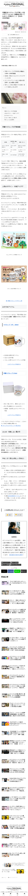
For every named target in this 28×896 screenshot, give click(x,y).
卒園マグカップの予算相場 (10, 111)
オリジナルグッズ (6, 562)
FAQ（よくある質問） (9, 119)
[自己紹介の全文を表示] (23, 555)
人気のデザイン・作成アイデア (11, 113)
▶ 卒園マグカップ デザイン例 (14, 300)
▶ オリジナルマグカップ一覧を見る (11, 425)
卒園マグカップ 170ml (10, 373)
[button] (24, 571)
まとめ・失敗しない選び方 (10, 117)
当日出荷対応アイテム (14, 496)
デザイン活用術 (6, 564)
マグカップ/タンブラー (16, 564)
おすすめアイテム (8, 115)
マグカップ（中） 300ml (11, 324)
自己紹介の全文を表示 (16, 555)
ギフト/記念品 (15, 562)
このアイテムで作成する (14, 364)
